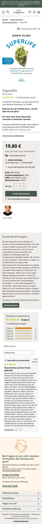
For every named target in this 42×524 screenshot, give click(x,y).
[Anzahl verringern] (16, 186)
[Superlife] (21, 58)
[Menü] (3, 12)
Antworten (8, 430)
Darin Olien (7, 94)
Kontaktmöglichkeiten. (11, 471)
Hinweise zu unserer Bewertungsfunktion (20, 300)
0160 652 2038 (23, 4)
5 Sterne (9, 328)
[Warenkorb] (38, 12)
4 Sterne (9, 330)
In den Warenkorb (21, 193)
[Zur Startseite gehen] (21, 12)
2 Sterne (9, 336)
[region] (21, 59)
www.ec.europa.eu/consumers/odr (26, 518)
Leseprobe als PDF (29, 28)
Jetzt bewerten (11, 305)
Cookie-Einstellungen (21, 521)
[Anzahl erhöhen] (23, 186)
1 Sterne (9, 338)
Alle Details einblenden (13, 135)
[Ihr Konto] (34, 12)
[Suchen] (8, 12)
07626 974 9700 (10, 475)
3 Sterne (9, 333)
